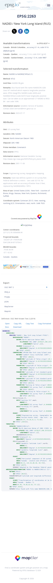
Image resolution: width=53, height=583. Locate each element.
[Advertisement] (26, 525)
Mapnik (7, 311)
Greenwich (21, 147)
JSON (6, 301)
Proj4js (7, 297)
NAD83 (18, 134)
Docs (7, 327)
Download (17, 327)
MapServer (8, 306)
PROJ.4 (7, 292)
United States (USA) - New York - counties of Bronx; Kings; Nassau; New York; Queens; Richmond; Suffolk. (26, 193)
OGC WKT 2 (9, 287)
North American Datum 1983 (22, 138)
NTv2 (13, 78)
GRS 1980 (15, 143)
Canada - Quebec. (10, 257)
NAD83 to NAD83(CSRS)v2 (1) (21, 74)
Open (7, 323)
